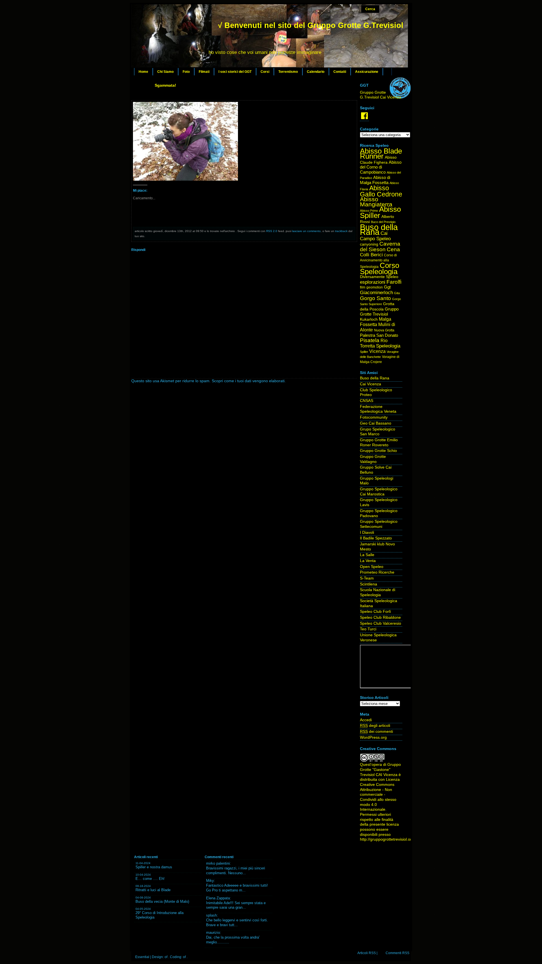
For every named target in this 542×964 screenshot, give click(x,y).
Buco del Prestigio (383, 222)
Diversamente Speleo (379, 277)
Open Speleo (371, 567)
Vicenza (377, 351)
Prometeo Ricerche (377, 572)
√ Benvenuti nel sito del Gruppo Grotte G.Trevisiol (310, 25)
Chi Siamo (165, 72)
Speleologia (388, 346)
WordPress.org (373, 737)
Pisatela (369, 340)
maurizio (213, 932)
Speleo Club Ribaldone (380, 617)
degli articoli (375, 725)
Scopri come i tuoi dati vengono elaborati (248, 381)
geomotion (374, 287)
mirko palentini (218, 863)
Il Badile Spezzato (376, 538)
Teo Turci (368, 629)
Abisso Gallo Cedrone (381, 191)
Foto (186, 72)
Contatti (339, 72)
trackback (341, 231)
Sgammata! (165, 85)
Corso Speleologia (379, 268)
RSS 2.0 (271, 231)
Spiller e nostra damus (154, 867)
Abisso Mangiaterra (376, 201)
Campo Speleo (375, 238)
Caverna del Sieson (380, 246)
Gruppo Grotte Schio (378, 451)
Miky (210, 880)
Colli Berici (371, 254)
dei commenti (376, 731)
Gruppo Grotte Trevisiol (379, 311)
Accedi (366, 720)
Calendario (315, 72)
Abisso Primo (369, 210)
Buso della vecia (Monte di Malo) (162, 901)
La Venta (368, 561)
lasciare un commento (306, 231)
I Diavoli (367, 532)
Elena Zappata (218, 898)
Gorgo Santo (375, 298)
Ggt (387, 287)
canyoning (369, 244)
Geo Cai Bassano (375, 423)
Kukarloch (369, 319)
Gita (397, 293)
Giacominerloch (376, 292)
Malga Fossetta (375, 322)
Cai (384, 233)
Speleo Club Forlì (375, 611)
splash (211, 915)
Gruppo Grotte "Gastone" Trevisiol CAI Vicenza (380, 769)
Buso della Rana (379, 229)
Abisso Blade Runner (381, 153)
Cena (393, 249)
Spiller (364, 351)
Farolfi (393, 282)
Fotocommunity (374, 417)
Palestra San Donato (379, 335)
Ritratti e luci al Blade (153, 890)
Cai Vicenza (370, 384)
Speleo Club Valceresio (380, 623)
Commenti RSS (397, 953)
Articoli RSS (366, 953)
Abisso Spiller (380, 212)
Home (143, 72)
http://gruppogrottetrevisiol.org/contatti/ (394, 839)
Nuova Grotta (384, 330)
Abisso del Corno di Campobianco (380, 167)
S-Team (367, 578)
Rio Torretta (374, 343)
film (362, 287)
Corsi (265, 72)
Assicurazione (366, 72)
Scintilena (368, 584)
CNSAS (366, 401)
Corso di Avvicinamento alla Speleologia (378, 260)
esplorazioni (372, 282)
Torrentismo (288, 72)
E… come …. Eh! (150, 878)
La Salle (367, 555)
